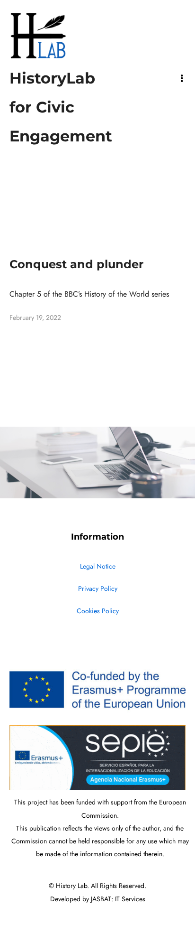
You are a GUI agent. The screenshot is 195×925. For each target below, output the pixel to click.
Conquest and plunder (76, 264)
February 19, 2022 (35, 317)
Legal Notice (97, 566)
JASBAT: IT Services (118, 899)
